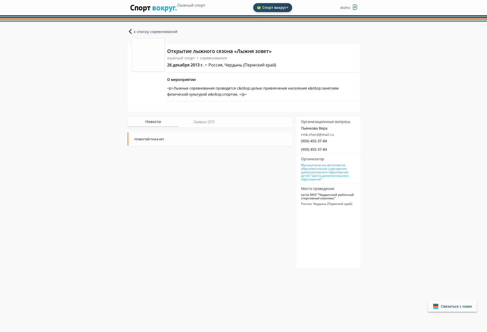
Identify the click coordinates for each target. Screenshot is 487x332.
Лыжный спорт (191, 5)
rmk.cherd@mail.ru (317, 134)
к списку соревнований (156, 31)
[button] (452, 306)
